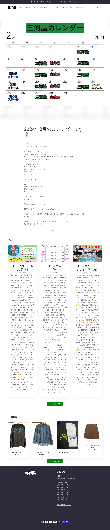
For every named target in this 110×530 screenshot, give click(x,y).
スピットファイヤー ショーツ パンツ (91, 446)
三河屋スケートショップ (52, 525)
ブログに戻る (56, 231)
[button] (94, 7)
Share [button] (27, 143)
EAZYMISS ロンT (18, 452)
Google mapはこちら (64, 505)
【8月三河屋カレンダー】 (55, 267)
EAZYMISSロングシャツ (43, 452)
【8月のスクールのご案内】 (22, 267)
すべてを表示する (55, 404)
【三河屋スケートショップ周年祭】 (88, 267)
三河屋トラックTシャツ (67, 452)
